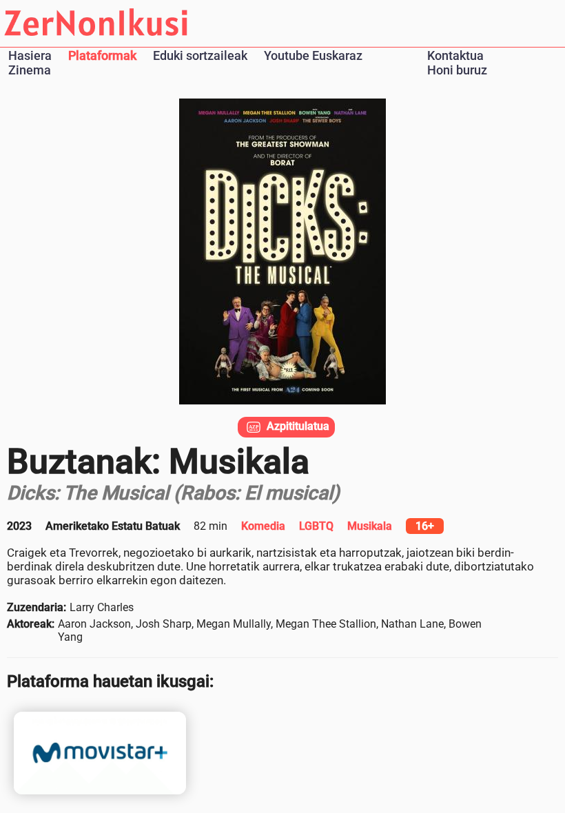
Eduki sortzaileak (200, 55)
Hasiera (30, 55)
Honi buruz (457, 70)
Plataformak (102, 55)
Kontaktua (455, 55)
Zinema (29, 70)
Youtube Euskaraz (313, 55)
